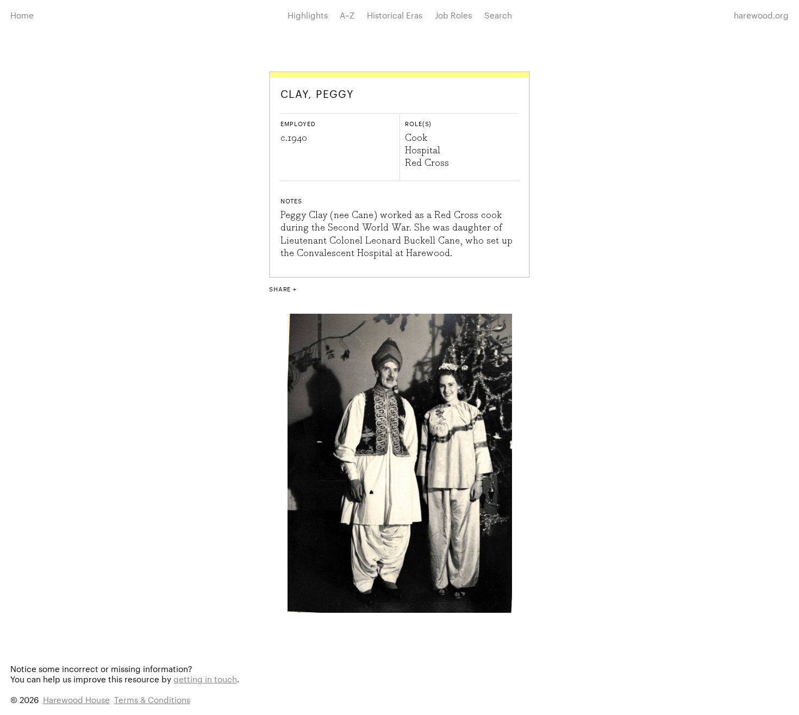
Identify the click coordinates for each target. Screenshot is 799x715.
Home (22, 15)
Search (498, 15)
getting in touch (205, 679)
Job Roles (453, 15)
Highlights (308, 15)
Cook (416, 138)
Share (280, 288)
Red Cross (427, 163)
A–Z (347, 15)
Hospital (422, 151)
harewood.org (761, 15)
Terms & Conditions (152, 699)
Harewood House (76, 699)
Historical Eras (394, 15)
